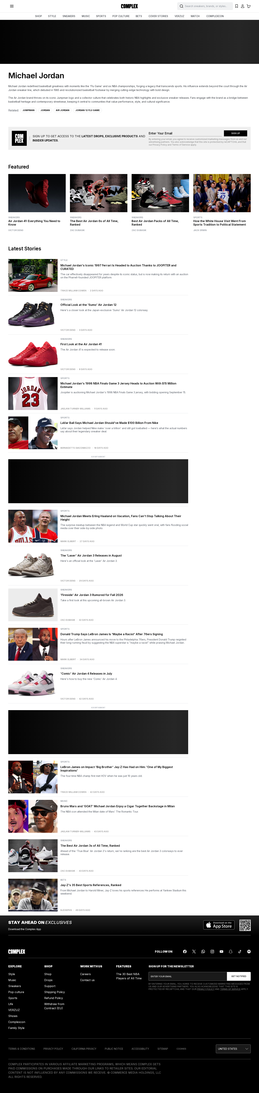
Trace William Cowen (73, 290)
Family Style (16, 1028)
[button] (233, 1048)
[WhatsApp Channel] (203, 951)
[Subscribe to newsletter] (239, 976)
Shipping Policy (54, 992)
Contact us (87, 980)
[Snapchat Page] (230, 951)
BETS (139, 16)
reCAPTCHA (230, 142)
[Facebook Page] (185, 951)
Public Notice (114, 1048)
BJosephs (66, 910)
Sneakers (14, 217)
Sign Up (235, 133)
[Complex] (129, 6)
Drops (48, 980)
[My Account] (243, 6)
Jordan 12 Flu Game (87, 110)
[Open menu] (11, 6)
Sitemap (163, 1048)
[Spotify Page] (249, 951)
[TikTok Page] (240, 951)
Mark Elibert (68, 541)
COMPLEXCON (215, 16)
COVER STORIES (158, 16)
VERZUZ (179, 16)
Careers (85, 974)
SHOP (38, 16)
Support (49, 986)
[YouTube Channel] (221, 951)
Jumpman (29, 110)
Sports (197, 217)
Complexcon (16, 1022)
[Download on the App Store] (219, 925)
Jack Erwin (200, 230)
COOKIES (181, 1048)
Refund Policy (53, 998)
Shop (47, 974)
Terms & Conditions (21, 1048)
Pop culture (16, 992)
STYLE (52, 16)
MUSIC (86, 16)
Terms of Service (181, 144)
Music (12, 980)
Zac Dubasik (77, 230)
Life (10, 1004)
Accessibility (140, 1048)
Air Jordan (62, 110)
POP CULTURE (121, 16)
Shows (12, 1016)
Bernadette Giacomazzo (75, 448)
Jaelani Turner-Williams (75, 408)
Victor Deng (15, 230)
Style (11, 974)
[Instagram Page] (212, 951)
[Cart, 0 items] (248, 6)
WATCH (195, 16)
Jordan (45, 110)
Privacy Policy (160, 144)
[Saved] (237, 6)
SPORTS (101, 16)
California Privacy (84, 1048)
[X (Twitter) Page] (194, 951)
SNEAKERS (69, 16)
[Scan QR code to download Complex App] (245, 925)
